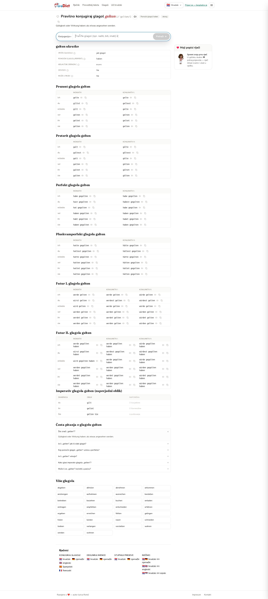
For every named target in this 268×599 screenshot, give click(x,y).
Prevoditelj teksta (90, 5)
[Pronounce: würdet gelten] (156, 317)
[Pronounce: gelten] (82, 115)
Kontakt (207, 594)
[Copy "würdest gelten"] (161, 300)
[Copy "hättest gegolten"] (147, 251)
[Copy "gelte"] (85, 97)
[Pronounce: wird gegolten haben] (97, 361)
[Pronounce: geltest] (133, 103)
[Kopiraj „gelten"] (58, 21)
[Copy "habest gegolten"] (146, 202)
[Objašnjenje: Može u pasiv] (72, 76)
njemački (78, 559)
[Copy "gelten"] (86, 115)
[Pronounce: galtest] (83, 152)
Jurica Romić (83, 594)
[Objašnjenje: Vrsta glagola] (74, 53)
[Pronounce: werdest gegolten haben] (130, 353)
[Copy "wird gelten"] (92, 306)
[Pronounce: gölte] (131, 147)
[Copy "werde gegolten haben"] (101, 345)
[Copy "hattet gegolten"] (96, 268)
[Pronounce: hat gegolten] (89, 207)
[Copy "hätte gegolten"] (145, 245)
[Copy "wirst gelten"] (93, 300)
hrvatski (64, 559)
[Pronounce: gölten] (132, 164)
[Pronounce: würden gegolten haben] (163, 369)
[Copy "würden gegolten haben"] (167, 369)
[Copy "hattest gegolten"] (98, 251)
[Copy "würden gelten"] (160, 312)
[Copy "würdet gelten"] (160, 317)
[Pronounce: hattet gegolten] (92, 268)
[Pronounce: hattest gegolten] (93, 251)
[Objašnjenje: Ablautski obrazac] (78, 65)
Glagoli (105, 5)
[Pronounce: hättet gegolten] (142, 268)
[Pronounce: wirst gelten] (89, 300)
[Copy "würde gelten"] (159, 294)
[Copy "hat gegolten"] (93, 207)
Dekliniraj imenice (96, 555)
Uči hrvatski (116, 5)
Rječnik (76, 5)
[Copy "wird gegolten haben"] (101, 361)
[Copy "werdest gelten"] (128, 300)
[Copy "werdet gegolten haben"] (101, 377)
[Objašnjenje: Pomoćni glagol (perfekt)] (84, 59)
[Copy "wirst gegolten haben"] (101, 353)
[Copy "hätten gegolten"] (146, 262)
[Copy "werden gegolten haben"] (101, 369)
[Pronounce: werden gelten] (90, 312)
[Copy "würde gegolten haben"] (167, 345)
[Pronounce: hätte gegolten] (141, 245)
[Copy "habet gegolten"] (145, 219)
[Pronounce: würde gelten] (155, 294)
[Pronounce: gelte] (81, 97)
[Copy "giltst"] (86, 103)
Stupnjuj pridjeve (123, 555)
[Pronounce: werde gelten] (89, 294)
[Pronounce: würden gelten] (156, 312)
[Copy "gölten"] (136, 164)
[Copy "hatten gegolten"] (96, 262)
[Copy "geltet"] (86, 120)
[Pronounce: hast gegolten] (90, 202)
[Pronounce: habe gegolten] (90, 196)
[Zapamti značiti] (58, 17)
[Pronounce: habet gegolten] (141, 219)
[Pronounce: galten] (82, 164)
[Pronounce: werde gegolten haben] (97, 345)
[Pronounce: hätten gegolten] (142, 262)
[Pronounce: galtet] (82, 170)
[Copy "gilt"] (84, 109)
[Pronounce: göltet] (132, 170)
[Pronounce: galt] (80, 147)
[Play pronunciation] (135, 16)
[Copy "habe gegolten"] (94, 196)
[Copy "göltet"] (136, 170)
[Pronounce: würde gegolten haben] (163, 345)
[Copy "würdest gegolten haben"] (167, 353)
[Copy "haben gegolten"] (95, 213)
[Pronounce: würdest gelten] (157, 300)
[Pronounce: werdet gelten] (90, 317)
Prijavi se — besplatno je (196, 5)
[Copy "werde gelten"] (93, 294)
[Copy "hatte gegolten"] (95, 245)
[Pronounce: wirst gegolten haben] (97, 353)
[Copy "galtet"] (86, 170)
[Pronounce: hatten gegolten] (92, 262)
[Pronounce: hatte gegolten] (91, 245)
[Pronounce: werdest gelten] (124, 300)
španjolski (65, 566)
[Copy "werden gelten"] (94, 312)
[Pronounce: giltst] (82, 103)
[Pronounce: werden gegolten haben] (97, 369)
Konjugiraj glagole (70, 555)
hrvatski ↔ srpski (154, 573)
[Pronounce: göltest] (133, 152)
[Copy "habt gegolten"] (94, 219)
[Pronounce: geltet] (82, 120)
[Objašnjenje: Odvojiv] (68, 70)
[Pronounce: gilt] (80, 109)
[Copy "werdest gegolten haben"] (134, 353)
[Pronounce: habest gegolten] (142, 202)
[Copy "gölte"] (135, 147)
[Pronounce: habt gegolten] (90, 219)
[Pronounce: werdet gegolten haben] (97, 377)
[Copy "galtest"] (87, 152)
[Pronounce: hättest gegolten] (143, 251)
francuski (65, 570)
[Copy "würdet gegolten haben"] (167, 377)
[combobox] (112, 36)
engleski (65, 562)
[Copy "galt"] (84, 147)
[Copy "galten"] (86, 164)
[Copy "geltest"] (137, 103)
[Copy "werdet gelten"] (94, 317)
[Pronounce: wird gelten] (88, 306)
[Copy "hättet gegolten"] (146, 268)
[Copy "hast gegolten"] (94, 202)
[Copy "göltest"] (137, 152)
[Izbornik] (211, 5)
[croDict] (62, 5)
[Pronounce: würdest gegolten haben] (163, 353)
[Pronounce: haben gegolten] (91, 213)
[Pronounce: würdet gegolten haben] (163, 377)
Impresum (196, 594)
